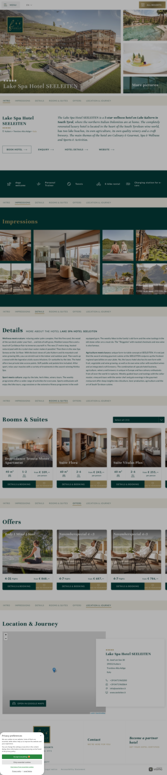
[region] (22, 745)
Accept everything (20, 757)
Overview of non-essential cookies (22, 767)
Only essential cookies (22, 762)
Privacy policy (16, 771)
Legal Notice (28, 771)
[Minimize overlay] (40, 735)
